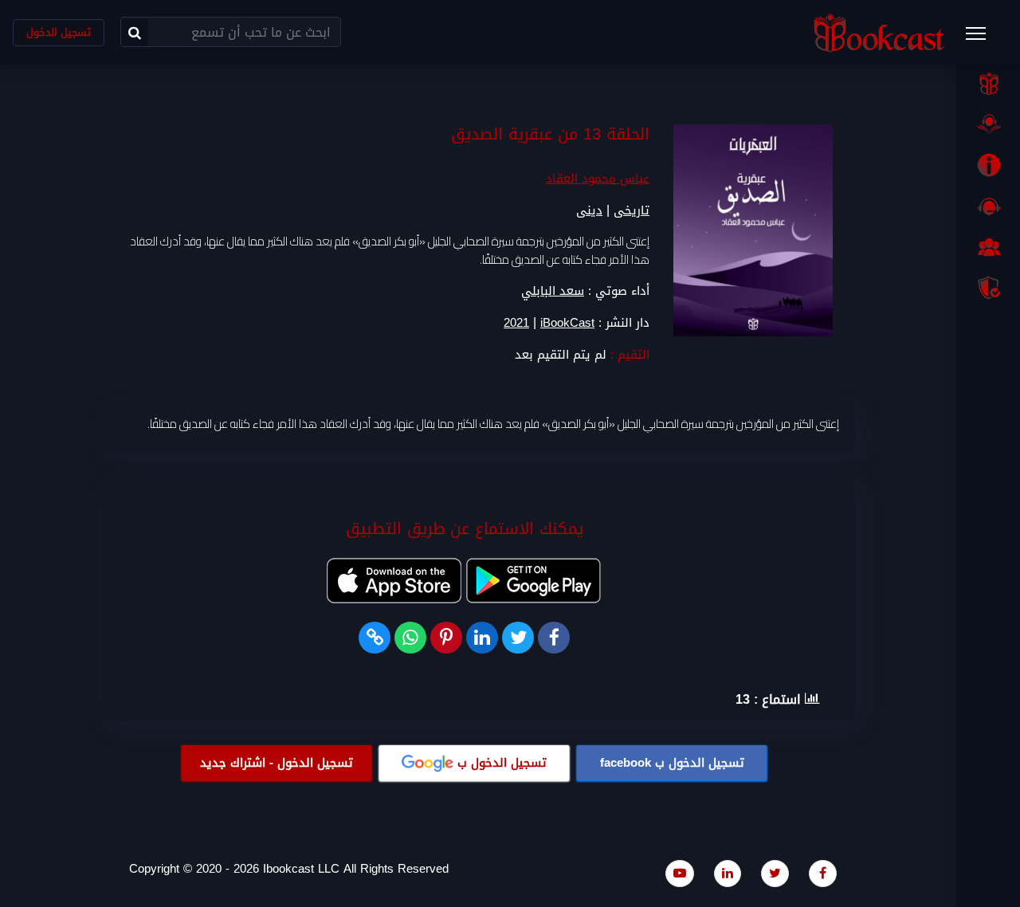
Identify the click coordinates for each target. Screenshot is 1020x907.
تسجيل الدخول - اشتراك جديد (276, 763)
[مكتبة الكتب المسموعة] (988, 124)
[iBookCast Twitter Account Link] (775, 873)
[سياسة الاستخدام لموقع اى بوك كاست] (988, 288)
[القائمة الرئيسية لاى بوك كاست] (983, 38)
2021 (516, 323)
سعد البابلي (552, 291)
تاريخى (631, 210)
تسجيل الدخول (58, 32)
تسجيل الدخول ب (672, 763)
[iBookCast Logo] (879, 32)
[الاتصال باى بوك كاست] (988, 206)
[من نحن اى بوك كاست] (988, 165)
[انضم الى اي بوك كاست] (988, 247)
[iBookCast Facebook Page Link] (822, 873)
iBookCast (567, 323)
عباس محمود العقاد (597, 178)
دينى (589, 210)
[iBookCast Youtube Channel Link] (679, 873)
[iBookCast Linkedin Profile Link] (727, 873)
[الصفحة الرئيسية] (988, 84)
